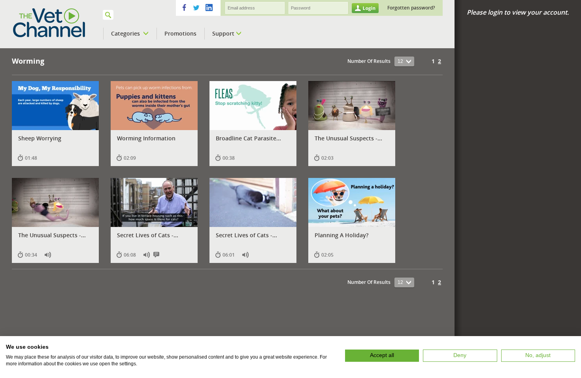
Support (223, 33)
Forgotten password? (411, 7)
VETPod (60, 23)
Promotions (180, 33)
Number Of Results (368, 61)
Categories (126, 33)
